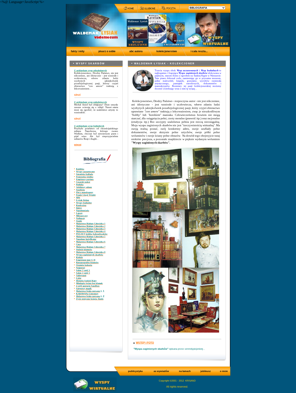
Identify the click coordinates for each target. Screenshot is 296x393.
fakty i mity (78, 51)
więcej (77, 94)
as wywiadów (161, 371)
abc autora (136, 51)
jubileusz (205, 371)
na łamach (185, 371)
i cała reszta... (199, 51)
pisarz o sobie (106, 51)
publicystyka (135, 371)
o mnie (224, 371)
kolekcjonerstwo (166, 51)
